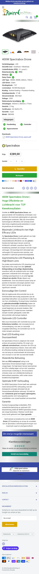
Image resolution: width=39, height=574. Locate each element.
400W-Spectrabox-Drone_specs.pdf (18, 137)
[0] (35, 17)
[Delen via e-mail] (35, 188)
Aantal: (4, 161)
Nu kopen (19, 175)
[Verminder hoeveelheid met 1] (11, 161)
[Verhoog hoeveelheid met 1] (22, 161)
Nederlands (7, 534)
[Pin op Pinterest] (27, 188)
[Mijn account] (31, 17)
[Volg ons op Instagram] (3, 543)
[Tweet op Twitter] (31, 188)
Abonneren (9, 524)
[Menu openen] (3, 7)
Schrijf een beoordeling (19, 454)
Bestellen (21, 169)
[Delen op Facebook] (23, 188)
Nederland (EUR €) (23, 534)
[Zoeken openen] (27, 17)
